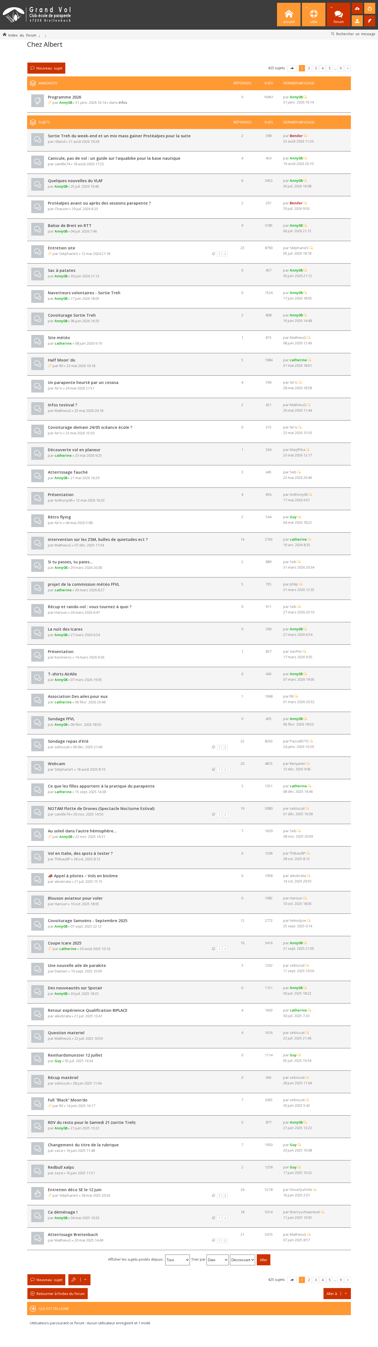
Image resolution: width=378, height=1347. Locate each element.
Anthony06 (64, 500)
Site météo (59, 337)
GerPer (296, 651)
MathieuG (298, 337)
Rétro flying (59, 517)
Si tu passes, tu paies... (70, 561)
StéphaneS (68, 253)
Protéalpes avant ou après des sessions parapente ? (99, 203)
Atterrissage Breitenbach (73, 1234)
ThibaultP (62, 858)
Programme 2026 (64, 97)
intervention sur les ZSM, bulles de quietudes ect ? (98, 539)
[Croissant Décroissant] (243, 1259)
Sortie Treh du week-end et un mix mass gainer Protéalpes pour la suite (119, 135)
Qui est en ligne (54, 1308)
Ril (61, 365)
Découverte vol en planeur (74, 449)
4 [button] (323, 68)
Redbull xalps (61, 1167)
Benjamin (297, 763)
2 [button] (309, 68)
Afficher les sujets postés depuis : (136, 1259)
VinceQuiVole (301, 1189)
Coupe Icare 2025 (64, 943)
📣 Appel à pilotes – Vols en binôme (83, 875)
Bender (296, 135)
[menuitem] (357, 8)
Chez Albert (45, 44)
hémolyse (298, 920)
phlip (294, 584)
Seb (293, 471)
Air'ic (58, 388)
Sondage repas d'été (68, 741)
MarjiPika (297, 449)
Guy (293, 516)
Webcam (56, 763)
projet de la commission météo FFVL (83, 584)
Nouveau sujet (49, 68)
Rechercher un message (355, 33)
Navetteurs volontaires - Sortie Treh (84, 292)
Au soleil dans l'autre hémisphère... (82, 831)
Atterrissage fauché (68, 472)
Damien (61, 971)
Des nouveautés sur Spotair (75, 987)
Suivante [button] (348, 68)
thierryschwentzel (305, 1211)
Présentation (61, 494)
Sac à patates (61, 270)
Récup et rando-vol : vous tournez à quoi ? (89, 606)
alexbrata (63, 881)
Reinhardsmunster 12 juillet (75, 1055)
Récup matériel (63, 1077)
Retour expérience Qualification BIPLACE (88, 1010)
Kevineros (63, 657)
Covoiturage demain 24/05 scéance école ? (90, 427)
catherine (63, 343)
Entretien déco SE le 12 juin (75, 1189)
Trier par (198, 1259)
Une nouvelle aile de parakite (77, 965)
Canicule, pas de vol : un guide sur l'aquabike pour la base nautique (114, 158)
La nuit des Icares (65, 629)
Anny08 (65, 102)
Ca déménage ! (62, 1212)
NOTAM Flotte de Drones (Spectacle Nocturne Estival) (101, 808)
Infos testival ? (62, 404)
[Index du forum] (37, 13)
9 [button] (341, 68)
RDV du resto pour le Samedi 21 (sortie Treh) (91, 1122)
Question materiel (66, 1032)
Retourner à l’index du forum (61, 1293)
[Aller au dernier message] (305, 96)
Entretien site (61, 248)
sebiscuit (62, 746)
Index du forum (22, 35)
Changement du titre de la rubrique (83, 1144)
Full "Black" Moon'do (67, 1100)
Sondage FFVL (61, 718)
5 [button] (330, 68)
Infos (123, 102)
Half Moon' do (61, 360)
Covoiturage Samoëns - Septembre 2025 (87, 920)
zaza (59, 1150)
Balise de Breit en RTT (70, 225)
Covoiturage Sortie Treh (72, 315)
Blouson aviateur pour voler (75, 898)
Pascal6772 (299, 741)
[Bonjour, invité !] (357, 20)
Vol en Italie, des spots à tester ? (80, 853)
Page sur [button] (292, 68)
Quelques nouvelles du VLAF (75, 180)
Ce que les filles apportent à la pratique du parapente (101, 786)
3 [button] (316, 68)
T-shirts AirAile (62, 674)
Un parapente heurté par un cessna (83, 382)
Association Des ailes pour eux (78, 696)
